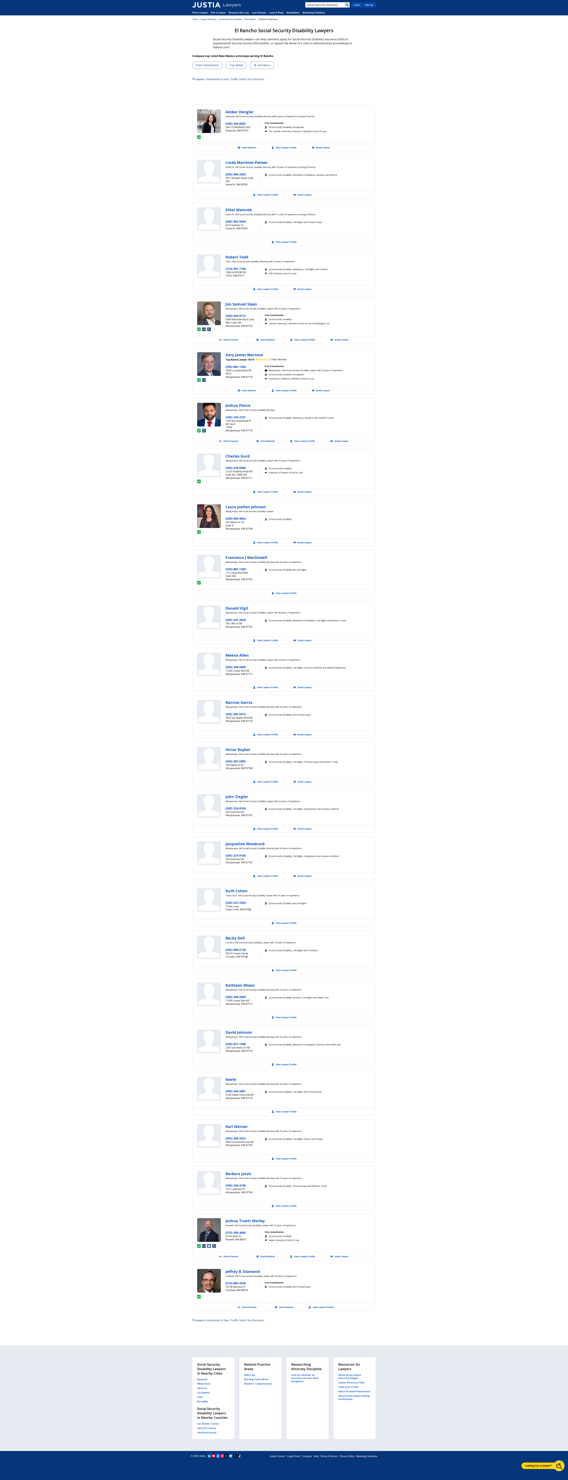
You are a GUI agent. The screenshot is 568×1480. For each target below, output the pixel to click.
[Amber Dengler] (209, 121)
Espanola (202, 1379)
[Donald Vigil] (209, 617)
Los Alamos (203, 1392)
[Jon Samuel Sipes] (209, 313)
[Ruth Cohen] (209, 900)
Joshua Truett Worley (245, 1220)
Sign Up (369, 5)
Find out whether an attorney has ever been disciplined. (305, 1378)
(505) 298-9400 (236, 667)
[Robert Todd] (209, 266)
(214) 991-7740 (236, 269)
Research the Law (239, 12)
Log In (357, 5)
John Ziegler (237, 796)
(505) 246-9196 (236, 1185)
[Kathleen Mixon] (209, 994)
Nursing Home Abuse (256, 1379)
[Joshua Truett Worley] (209, 1230)
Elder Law (249, 1375)
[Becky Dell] (209, 947)
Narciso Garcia (239, 702)
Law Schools (259, 12)
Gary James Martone (244, 354)
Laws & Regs (276, 12)
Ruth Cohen (236, 890)
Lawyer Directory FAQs (351, 1382)
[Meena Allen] (209, 664)
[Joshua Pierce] (209, 414)
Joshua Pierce (238, 405)
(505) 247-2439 (236, 903)
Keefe (231, 1079)
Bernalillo (202, 1401)
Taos (200, 1397)
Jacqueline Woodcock (245, 843)
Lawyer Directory (208, 19)
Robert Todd (237, 256)
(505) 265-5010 (236, 714)
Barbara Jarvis (238, 1173)
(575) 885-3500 (236, 1283)
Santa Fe (202, 1388)
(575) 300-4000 (236, 1233)
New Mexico (250, 19)
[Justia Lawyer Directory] (206, 5)
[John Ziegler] (209, 806)
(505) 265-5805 (236, 761)
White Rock (203, 1383)
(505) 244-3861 (236, 1091)
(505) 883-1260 (236, 367)
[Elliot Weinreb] (209, 219)
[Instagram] (222, 1456)
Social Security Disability (230, 19)
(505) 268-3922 (236, 1138)
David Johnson (239, 1032)
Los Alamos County (208, 1423)
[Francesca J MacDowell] (209, 567)
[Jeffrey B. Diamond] (209, 1281)
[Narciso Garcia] (209, 712)
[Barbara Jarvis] (209, 1183)
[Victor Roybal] (209, 759)
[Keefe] (209, 1089)
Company (307, 1456)
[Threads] (226, 1456)
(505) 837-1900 (236, 1044)
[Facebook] (218, 1456)
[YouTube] (213, 1456)
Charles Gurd (238, 456)
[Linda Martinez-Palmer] (209, 172)
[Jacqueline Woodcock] (209, 853)
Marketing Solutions (313, 12)
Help (316, 1456)
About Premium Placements (354, 1391)
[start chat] (559, 1465)
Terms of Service (329, 1456)
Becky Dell (235, 938)
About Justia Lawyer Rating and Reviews (353, 1397)
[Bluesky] (231, 1456)
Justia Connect (277, 1456)
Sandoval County (207, 1432)
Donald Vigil (237, 608)
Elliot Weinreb (239, 209)
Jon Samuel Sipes (241, 304)
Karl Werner (237, 1126)
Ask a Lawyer (218, 12)
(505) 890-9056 (236, 519)
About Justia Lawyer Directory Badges (349, 1376)
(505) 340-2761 (236, 417)
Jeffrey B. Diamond (243, 1271)
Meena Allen (237, 655)
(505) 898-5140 (236, 950)
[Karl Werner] (209, 1136)
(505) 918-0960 (236, 468)
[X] (235, 1456)
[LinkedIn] (209, 1456)
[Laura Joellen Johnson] (209, 516)
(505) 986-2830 (236, 174)
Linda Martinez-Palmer (247, 162)
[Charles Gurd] (209, 465)
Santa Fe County (206, 1428)
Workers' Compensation (258, 1383)
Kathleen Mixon (240, 985)
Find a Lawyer (200, 12)
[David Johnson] (209, 1041)
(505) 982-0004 (236, 222)
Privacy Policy (347, 1456)
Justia (195, 19)
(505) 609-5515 (236, 316)
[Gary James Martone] (209, 364)
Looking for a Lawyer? (538, 1465)
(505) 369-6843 (236, 124)
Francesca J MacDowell (246, 557)
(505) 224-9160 (236, 808)
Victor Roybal (238, 749)
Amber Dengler (240, 111)
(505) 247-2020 (236, 620)
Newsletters (293, 12)
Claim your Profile (348, 1387)
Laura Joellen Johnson (246, 506)
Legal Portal (293, 1456)
